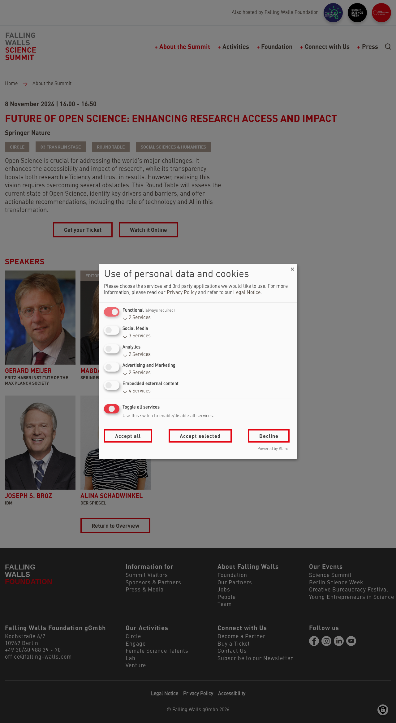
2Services (137, 317)
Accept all (128, 436)
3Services (137, 336)
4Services (137, 391)
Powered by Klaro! (273, 449)
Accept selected (200, 436)
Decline (268, 436)
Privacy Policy (182, 292)
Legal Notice (246, 292)
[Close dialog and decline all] (292, 268)
